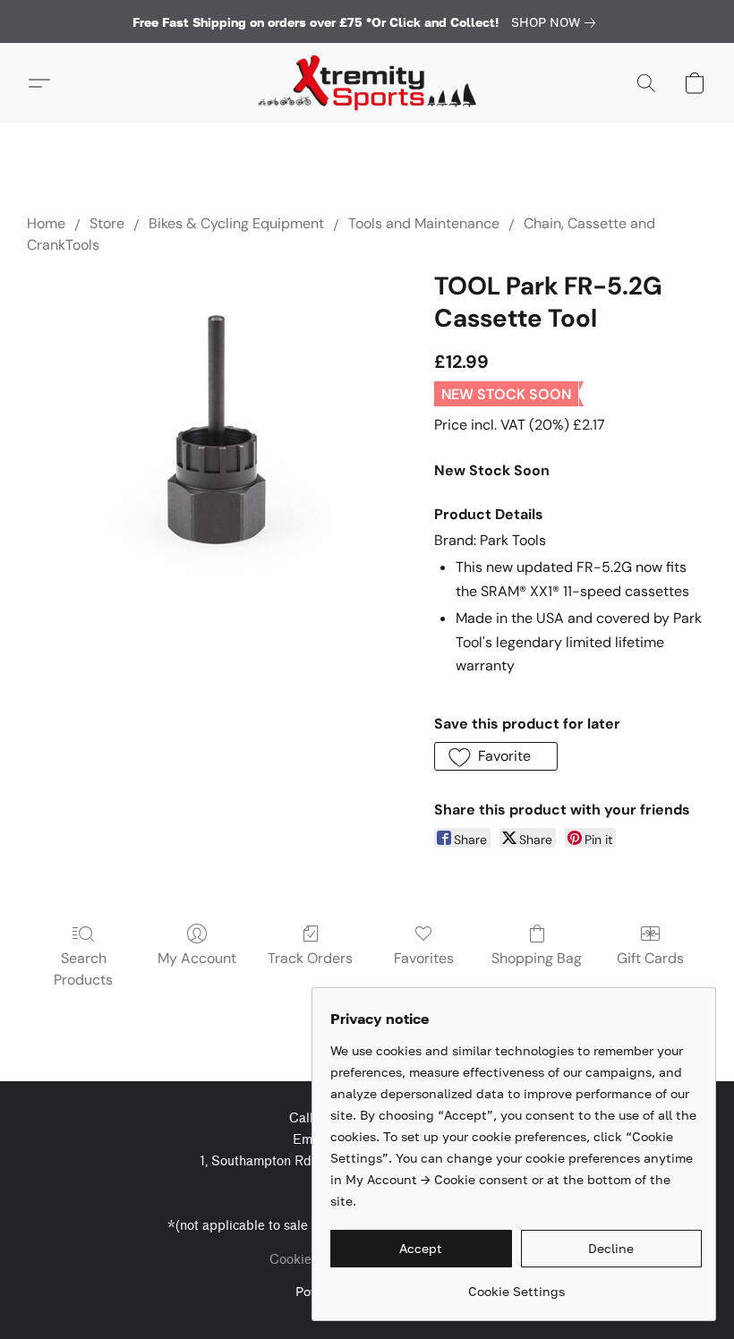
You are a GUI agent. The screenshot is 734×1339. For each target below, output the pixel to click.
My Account (197, 958)
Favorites (424, 958)
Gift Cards (650, 958)
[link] (556, 22)
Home (46, 223)
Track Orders (310, 958)
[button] (367, 83)
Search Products (83, 969)
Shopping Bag (536, 958)
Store (107, 223)
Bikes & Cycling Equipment (236, 223)
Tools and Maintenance (423, 223)
